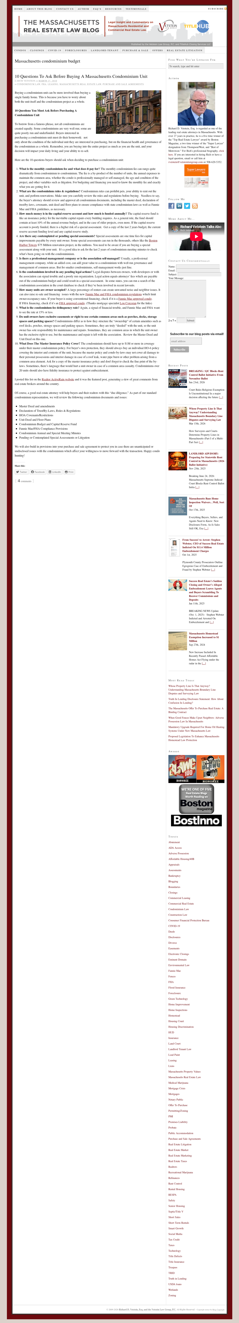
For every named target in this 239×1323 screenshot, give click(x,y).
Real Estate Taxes (177, 1161)
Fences (172, 976)
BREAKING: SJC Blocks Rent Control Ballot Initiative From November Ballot (206, 374)
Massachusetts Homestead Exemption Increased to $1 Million (204, 637)
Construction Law (177, 914)
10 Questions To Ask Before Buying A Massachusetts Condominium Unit (81, 76)
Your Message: (176, 278)
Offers (157, 50)
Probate (172, 1127)
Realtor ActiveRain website (58, 379)
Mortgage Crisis (176, 1088)
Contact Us (65, 8)
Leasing (53, 84)
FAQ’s (97, 8)
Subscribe (216, 8)
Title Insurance (176, 1261)
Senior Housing (176, 1206)
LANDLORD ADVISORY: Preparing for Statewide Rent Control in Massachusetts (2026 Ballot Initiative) (206, 459)
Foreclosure (174, 993)
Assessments (174, 870)
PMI (170, 1116)
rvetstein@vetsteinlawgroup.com (185, 162)
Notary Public (175, 1099)
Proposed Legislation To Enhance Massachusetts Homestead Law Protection (193, 738)
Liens (171, 1066)
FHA (44, 84)
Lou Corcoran (128, 303)
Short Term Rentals (178, 1222)
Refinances (174, 1178)
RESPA (172, 1194)
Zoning (172, 1295)
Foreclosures (76, 50)
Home (18, 8)
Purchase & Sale (135, 50)
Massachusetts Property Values (184, 1071)
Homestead (174, 1015)
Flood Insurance (176, 987)
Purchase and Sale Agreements (123, 84)
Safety (171, 1200)
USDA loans (174, 1284)
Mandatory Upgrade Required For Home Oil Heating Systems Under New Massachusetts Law (196, 728)
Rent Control (175, 1183)
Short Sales (174, 1217)
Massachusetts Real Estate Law (80, 84)
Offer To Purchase (177, 1105)
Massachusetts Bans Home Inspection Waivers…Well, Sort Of (206, 502)
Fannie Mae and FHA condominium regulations (114, 294)
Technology (174, 1250)
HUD (171, 1032)
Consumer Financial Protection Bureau (188, 920)
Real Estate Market (178, 1150)
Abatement (174, 842)
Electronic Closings (178, 954)
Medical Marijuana (178, 1082)
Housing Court (176, 1021)
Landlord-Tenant (105, 50)
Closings (37, 50)
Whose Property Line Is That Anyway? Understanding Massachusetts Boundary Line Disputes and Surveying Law (206, 414)
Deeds (171, 931)
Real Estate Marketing (180, 1155)
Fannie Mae (174, 970)
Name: (171, 266)
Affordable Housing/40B (181, 859)
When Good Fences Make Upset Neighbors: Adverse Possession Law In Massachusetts (196, 719)
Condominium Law (28, 84)
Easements (173, 948)
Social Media (175, 1234)
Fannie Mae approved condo (135, 299)
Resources (113, 8)
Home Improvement (179, 1004)
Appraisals (173, 864)
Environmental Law (179, 965)
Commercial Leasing (179, 898)
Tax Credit (174, 1239)
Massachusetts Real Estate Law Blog (113, 29)
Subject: (172, 274)
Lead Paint (174, 1054)
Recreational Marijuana (180, 1172)
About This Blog (39, 8)
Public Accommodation (180, 1133)
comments (24, 481)
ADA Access (175, 847)
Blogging (173, 881)
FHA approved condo (72, 303)
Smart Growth (176, 1228)
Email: (172, 270)
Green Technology (178, 998)
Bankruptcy (174, 875)
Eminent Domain (177, 959)
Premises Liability (178, 1122)
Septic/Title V (175, 1211)
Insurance (173, 1038)
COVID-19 (54, 50)
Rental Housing (176, 1189)
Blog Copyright (218, 1309)
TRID (171, 1273)
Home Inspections (177, 1010)
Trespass (172, 1267)
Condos (20, 50)
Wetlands (173, 1289)
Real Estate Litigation (185, 50)
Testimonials (136, 8)
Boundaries (174, 887)
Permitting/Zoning (178, 1110)
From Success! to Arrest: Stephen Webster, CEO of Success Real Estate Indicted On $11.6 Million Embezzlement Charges (203, 545)
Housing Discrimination (181, 1026)
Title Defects (175, 1256)
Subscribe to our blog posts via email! (197, 334)
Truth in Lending (177, 1278)
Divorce (172, 942)
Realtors (172, 1166)
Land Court (174, 1043)
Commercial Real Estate (181, 903)
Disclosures (174, 937)
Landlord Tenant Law (179, 1049)
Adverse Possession (178, 853)
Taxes (171, 1245)
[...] (221, 397)
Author (83, 8)
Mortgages (173, 1094)
